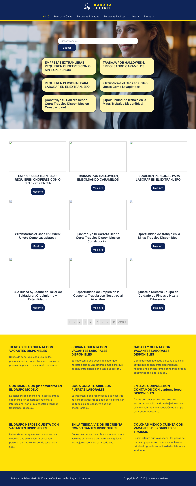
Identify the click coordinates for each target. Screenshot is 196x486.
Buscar (67, 47)
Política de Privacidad (23, 478)
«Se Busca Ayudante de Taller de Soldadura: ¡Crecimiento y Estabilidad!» (37, 295)
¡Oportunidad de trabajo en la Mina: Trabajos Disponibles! (124, 101)
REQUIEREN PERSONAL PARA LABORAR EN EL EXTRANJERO (67, 85)
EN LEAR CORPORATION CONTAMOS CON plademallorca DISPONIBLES (158, 389)
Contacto (84, 478)
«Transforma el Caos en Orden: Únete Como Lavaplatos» (126, 85)
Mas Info (38, 191)
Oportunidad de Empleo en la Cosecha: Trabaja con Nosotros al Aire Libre (98, 295)
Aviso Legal (70, 478)
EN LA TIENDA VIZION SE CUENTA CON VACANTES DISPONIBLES (97, 426)
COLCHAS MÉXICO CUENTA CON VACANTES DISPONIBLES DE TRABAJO (158, 428)
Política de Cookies (49, 478)
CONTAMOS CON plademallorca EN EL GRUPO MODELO (35, 387)
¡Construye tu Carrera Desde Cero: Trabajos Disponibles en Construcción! (67, 103)
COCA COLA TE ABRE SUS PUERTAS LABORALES (91, 387)
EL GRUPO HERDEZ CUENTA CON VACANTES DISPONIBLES (34, 426)
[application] (152, 16)
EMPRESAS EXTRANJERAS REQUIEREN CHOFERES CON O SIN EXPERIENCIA (68, 66)
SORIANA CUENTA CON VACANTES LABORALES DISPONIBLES (89, 350)
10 (113, 321)
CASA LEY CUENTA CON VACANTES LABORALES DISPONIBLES (152, 350)
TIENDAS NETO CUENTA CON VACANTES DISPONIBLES (31, 349)
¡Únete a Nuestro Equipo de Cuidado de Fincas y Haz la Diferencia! (158, 295)
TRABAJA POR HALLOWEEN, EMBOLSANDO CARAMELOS (124, 64)
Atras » (122, 321)
